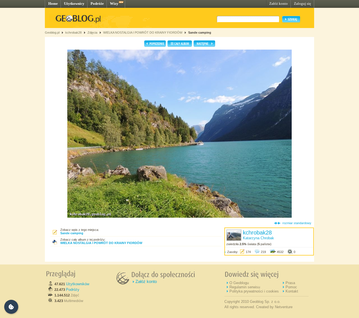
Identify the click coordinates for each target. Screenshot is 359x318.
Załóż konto (278, 3)
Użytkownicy (74, 3)
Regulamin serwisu (244, 287)
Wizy (114, 3)
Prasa (290, 283)
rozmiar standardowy (296, 223)
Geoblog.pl (52, 32)
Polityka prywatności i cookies (254, 291)
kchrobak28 (73, 32)
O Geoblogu (239, 283)
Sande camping (199, 32)
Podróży (72, 289)
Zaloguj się (302, 3)
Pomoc (291, 287)
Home (53, 3)
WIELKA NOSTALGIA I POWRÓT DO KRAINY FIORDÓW (142, 32)
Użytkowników (77, 284)
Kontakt (292, 291)
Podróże (97, 3)
